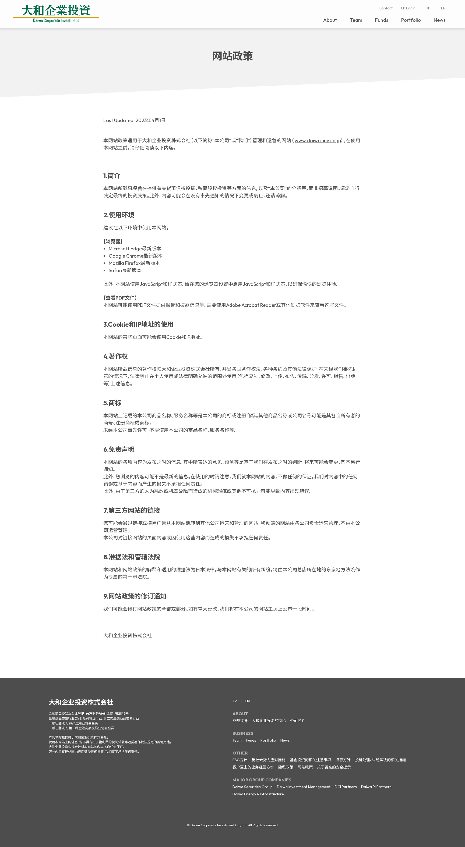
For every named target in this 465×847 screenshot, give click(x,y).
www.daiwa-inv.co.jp (318, 140)
